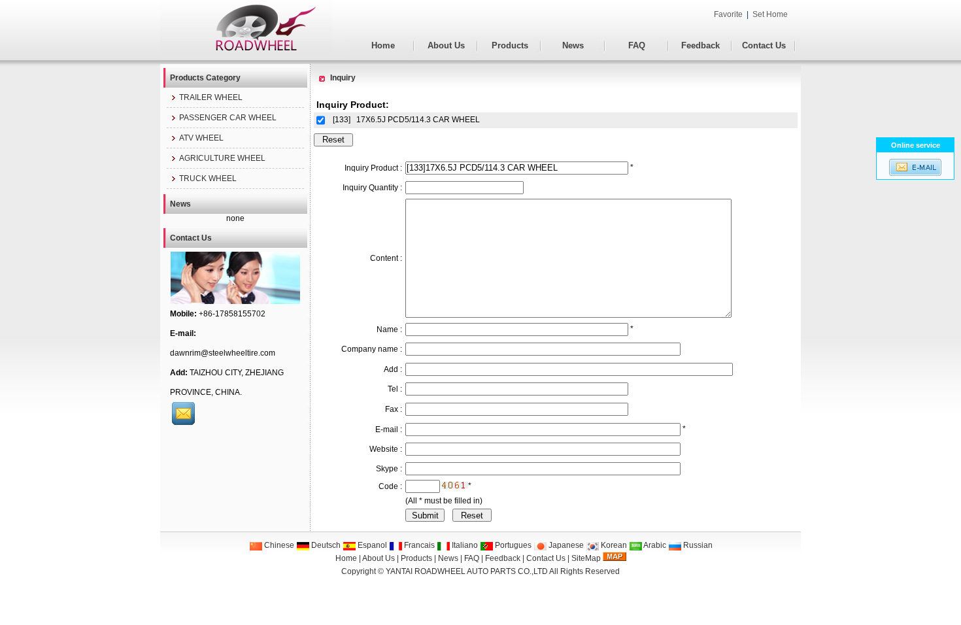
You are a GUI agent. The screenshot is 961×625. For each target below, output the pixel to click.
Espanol (371, 545)
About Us (446, 45)
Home (383, 45)
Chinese (278, 545)
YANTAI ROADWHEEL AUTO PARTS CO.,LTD (467, 571)
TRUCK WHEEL (208, 178)
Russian (697, 545)
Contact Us (764, 45)
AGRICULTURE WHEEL (222, 158)
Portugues (512, 545)
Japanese (565, 545)
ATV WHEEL (201, 138)
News (573, 45)
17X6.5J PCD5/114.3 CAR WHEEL (418, 119)
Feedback (700, 45)
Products (510, 45)
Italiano (464, 545)
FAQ (636, 45)
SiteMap (586, 558)
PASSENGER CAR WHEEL (228, 117)
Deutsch (325, 545)
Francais (418, 545)
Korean (613, 545)
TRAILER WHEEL (211, 97)
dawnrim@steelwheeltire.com (222, 353)
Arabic (654, 545)
